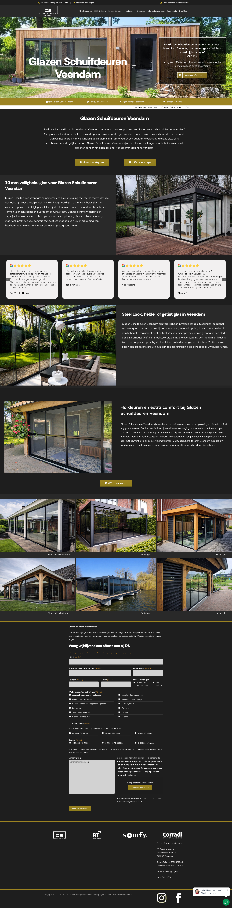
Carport (125, 712)
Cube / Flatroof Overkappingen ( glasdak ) (89, 704)
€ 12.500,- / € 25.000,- (81, 743)
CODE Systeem (128, 704)
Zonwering (76, 708)
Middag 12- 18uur (112, 733)
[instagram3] (178, 894)
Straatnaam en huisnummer (85, 668)
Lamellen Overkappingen (132, 695)
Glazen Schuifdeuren (81, 717)
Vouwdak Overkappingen (132, 699)
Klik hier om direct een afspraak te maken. (167, 107)
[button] (8, 279)
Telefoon (76, 679)
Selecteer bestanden (140, 787)
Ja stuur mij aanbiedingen (142, 684)
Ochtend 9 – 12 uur (80, 733)
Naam (75, 657)
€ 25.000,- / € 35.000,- (114, 743)
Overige (125, 717)
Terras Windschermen (81, 712)
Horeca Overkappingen (82, 699)
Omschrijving (75, 758)
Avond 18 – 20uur (145, 733)
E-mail (107, 679)
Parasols (125, 708)
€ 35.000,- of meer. (146, 743)
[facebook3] (162, 894)
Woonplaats (142, 668)
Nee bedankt (159, 684)
